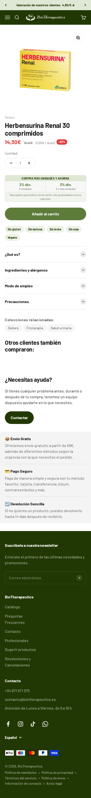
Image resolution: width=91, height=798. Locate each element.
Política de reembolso (21, 772)
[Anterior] (6, 5)
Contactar (19, 417)
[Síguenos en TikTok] (33, 724)
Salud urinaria (61, 328)
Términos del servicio (21, 778)
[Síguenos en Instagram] (20, 724)
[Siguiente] (85, 5)
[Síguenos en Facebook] (8, 724)
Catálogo (12, 606)
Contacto (13, 631)
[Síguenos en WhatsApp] (45, 724)
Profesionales (16, 640)
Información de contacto (23, 783)
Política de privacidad (57, 772)
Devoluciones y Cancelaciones (18, 661)
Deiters (10, 117)
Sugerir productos (20, 649)
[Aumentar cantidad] (29, 163)
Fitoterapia (34, 328)
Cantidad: (11, 153)
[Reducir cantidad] (11, 163)
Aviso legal (54, 783)
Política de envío (53, 778)
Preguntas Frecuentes (15, 619)
